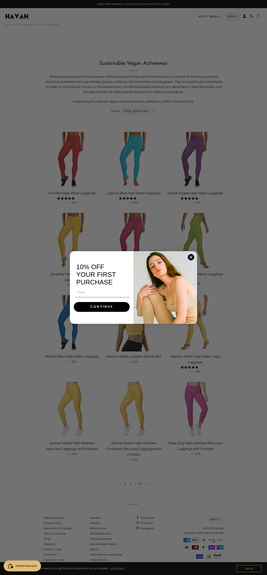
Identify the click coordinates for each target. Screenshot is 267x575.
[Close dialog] (191, 257)
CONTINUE (101, 306)
